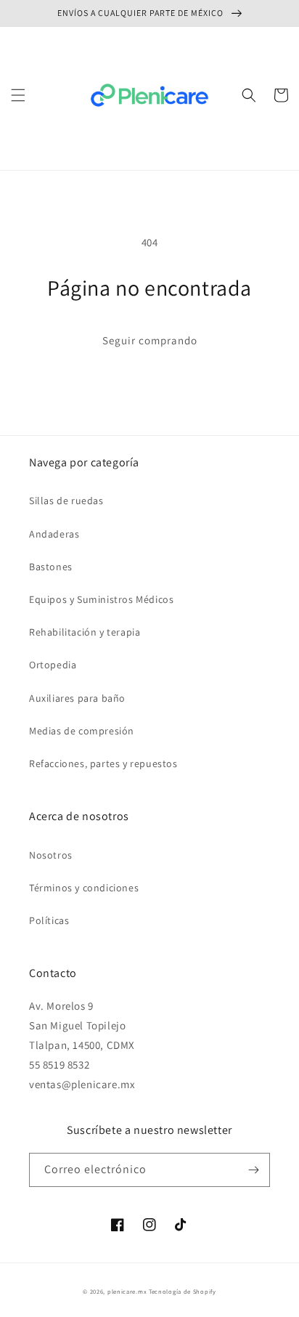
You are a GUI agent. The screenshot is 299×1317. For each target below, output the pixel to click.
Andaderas (54, 533)
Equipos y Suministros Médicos (101, 599)
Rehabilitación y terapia (84, 632)
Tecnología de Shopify (182, 1291)
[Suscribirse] (253, 1170)
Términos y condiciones (84, 887)
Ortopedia (52, 664)
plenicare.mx (127, 1291)
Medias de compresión (81, 730)
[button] (18, 95)
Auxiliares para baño (77, 698)
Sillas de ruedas (66, 500)
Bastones (51, 566)
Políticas (49, 920)
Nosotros (51, 855)
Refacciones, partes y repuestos (103, 763)
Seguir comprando (149, 340)
